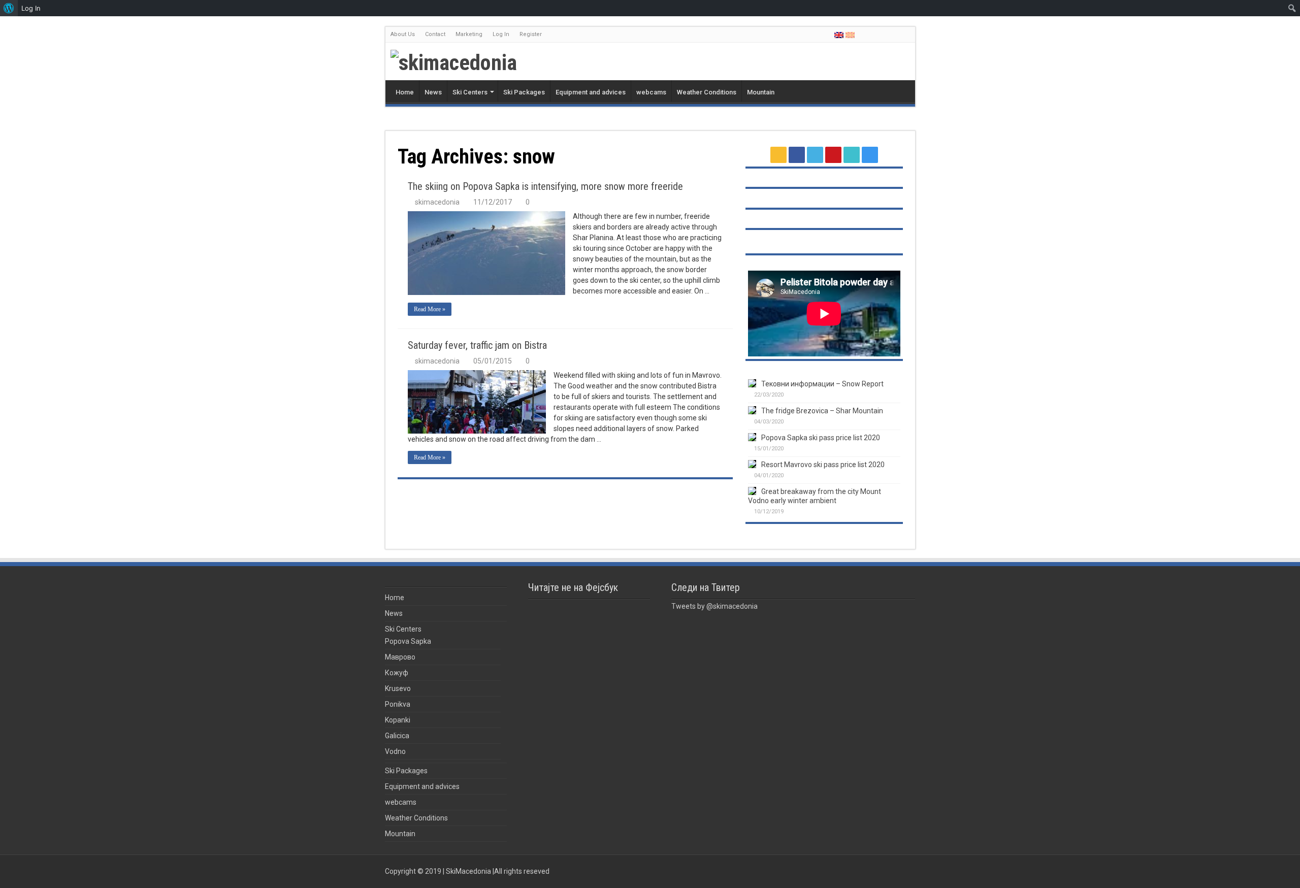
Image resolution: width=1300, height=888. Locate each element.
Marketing (469, 34)
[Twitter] (882, 35)
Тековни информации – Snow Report (822, 384)
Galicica (397, 736)
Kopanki (397, 720)
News (433, 92)
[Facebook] (872, 35)
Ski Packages (524, 92)
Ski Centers (470, 92)
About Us (403, 34)
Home (405, 92)
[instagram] (911, 35)
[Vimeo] (901, 35)
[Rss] (863, 35)
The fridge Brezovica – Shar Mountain (822, 411)
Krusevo (398, 688)
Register (530, 34)
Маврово (400, 657)
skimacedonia (437, 202)
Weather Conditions (706, 92)
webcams (651, 92)
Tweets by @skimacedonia (714, 606)
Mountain (760, 92)
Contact (435, 34)
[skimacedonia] (454, 60)
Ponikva (397, 704)
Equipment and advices (591, 92)
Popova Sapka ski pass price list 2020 (820, 438)
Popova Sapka (408, 641)
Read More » (429, 309)
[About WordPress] (9, 8)
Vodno (395, 751)
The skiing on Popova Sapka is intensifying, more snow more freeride (545, 186)
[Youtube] (892, 35)
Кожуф (396, 673)
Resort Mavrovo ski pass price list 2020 (823, 465)
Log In (501, 34)
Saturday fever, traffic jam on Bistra (477, 345)
